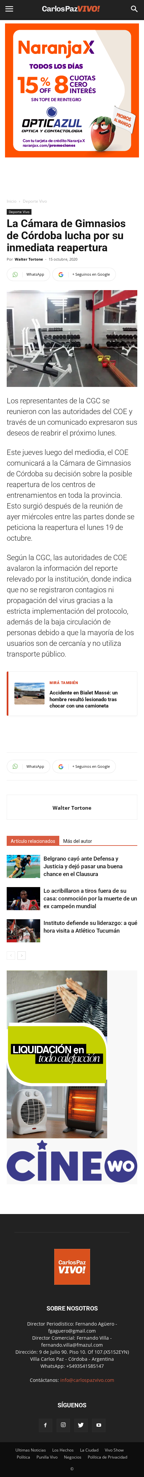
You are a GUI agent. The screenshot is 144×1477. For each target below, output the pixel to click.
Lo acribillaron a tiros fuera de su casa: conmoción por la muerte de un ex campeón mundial (90, 898)
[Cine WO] (72, 1181)
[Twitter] (81, 1425)
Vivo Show (114, 1450)
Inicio (11, 201)
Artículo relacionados (33, 841)
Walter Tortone (29, 259)
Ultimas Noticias (30, 1450)
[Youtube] (98, 1425)
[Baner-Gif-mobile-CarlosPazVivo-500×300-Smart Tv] (57, 1136)
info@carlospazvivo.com (87, 1380)
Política (23, 1457)
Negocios (72, 1457)
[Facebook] (45, 1425)
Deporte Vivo (35, 201)
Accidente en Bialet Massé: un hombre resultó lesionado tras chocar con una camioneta (84, 699)
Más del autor (77, 841)
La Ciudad (89, 1450)
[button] (134, 9)
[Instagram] (63, 1425)
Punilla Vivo (47, 1457)
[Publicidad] (72, 90)
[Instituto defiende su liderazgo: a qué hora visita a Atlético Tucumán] (23, 930)
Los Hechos (63, 1450)
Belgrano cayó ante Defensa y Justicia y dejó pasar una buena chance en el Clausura (83, 866)
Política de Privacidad (107, 1457)
